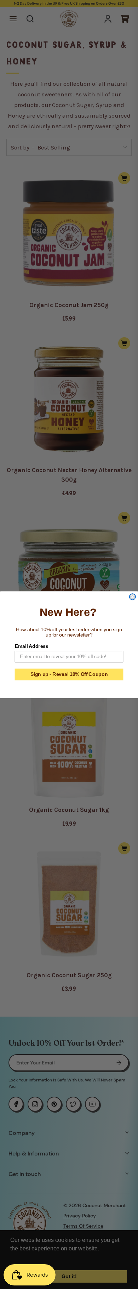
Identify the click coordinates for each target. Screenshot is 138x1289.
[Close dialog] (133, 597)
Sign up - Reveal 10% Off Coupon (69, 674)
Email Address (31, 646)
